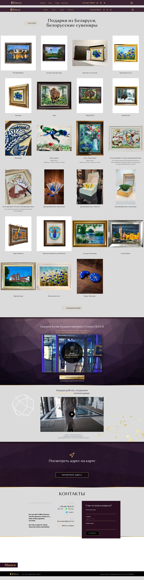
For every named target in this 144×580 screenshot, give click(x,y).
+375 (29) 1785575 (88, 3)
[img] (97, 3)
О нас (50, 3)
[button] (71, 377)
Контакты (64, 3)
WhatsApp (71, 509)
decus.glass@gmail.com (65, 521)
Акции (57, 3)
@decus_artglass (68, 526)
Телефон (88, 516)
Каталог (43, 3)
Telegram (71, 512)
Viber (61, 509)
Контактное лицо (91, 510)
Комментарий (90, 523)
